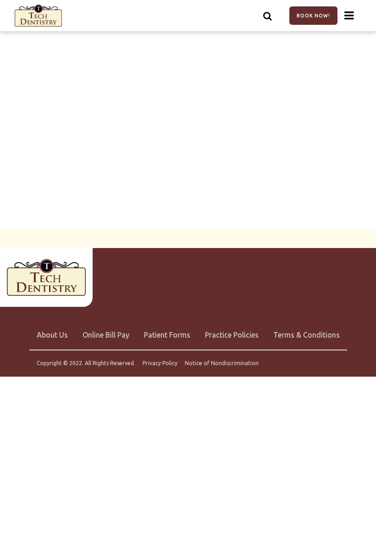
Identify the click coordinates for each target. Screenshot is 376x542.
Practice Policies (232, 335)
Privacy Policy (160, 363)
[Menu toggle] (349, 16)
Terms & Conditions (306, 335)
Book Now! (313, 15)
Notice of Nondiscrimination (222, 363)
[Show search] (267, 15)
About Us (52, 335)
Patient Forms (167, 335)
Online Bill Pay (106, 335)
